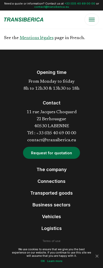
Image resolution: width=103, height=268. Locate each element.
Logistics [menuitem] (52, 228)
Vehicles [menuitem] (51, 216)
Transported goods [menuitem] (51, 193)
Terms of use (51, 241)
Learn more (54, 261)
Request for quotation (51, 153)
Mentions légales (37, 38)
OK (43, 261)
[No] (96, 255)
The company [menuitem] (51, 169)
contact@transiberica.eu (51, 7)
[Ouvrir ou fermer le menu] (91, 20)
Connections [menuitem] (52, 181)
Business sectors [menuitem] (51, 204)
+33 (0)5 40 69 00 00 (79, 3)
